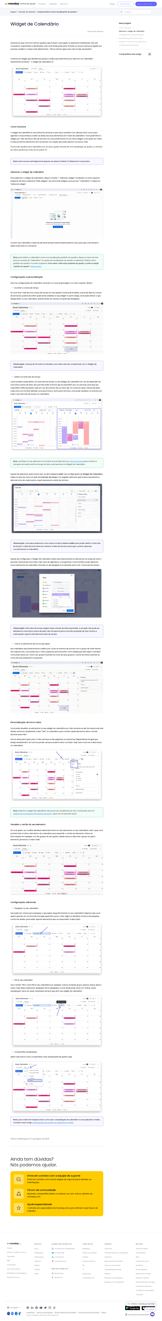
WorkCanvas (59, 1273)
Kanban (37, 1269)
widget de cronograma (23, 813)
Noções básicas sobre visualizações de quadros (57, 12)
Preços (9, 1248)
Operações (87, 1274)
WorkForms (59, 1277)
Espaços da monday (143, 1274)
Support (13, 12)
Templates (11, 1256)
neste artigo (35, 266)
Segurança (30, 1312)
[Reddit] (27, 1307)
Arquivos (37, 1261)
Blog (137, 1257)
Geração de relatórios (27, 12)
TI (83, 1269)
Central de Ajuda (142, 1249)
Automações (39, 1257)
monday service (60, 1261)
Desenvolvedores (89, 1261)
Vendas (85, 1257)
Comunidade (140, 1253)
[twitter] (45, 1307)
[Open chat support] (152, 1314)
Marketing (86, 1249)
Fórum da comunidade (41, 1190)
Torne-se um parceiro (112, 1265)
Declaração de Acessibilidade (139, 1314)
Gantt (36, 1274)
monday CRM (59, 1253)
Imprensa (108, 1257)
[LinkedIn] (32, 1307)
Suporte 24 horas (13, 1277)
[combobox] (135, 12)
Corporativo (11, 1265)
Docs (36, 1249)
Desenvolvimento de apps (145, 1282)
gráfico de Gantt (44, 813)
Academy (139, 1265)
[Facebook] (36, 1307)
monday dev (59, 1257)
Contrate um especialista (145, 1290)
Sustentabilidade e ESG (113, 1269)
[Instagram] (49, 1307)
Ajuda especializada (39, 1204)
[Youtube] (41, 1307)
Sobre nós (108, 1249)
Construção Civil (88, 1278)
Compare (139, 1295)
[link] (42, 4)
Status (103, 1312)
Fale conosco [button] (125, 4)
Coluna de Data (76, 461)
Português (14, 1307)
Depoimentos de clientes (114, 1261)
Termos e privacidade (45, 1312)
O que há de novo (142, 1261)
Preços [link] (112, 4)
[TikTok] (54, 1307)
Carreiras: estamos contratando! (116, 1253)
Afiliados (108, 1274)
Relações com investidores (114, 1282)
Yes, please (150, 1309)
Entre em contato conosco (16, 1252)
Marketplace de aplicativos (17, 1273)
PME (8, 1261)
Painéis (36, 1265)
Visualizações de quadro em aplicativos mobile (52, 1122)
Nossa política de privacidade (65, 1312)
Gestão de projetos (90, 1253)
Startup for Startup (142, 1278)
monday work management (65, 1249)
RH (83, 1265)
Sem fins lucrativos (13, 1269)
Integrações (38, 1253)
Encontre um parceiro (144, 1286)
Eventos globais (141, 1269)
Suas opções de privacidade (88, 1312)
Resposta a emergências (114, 1278)
